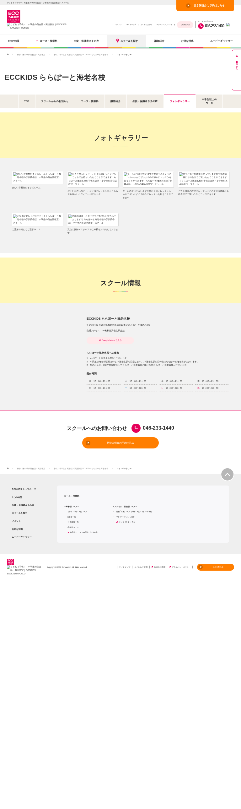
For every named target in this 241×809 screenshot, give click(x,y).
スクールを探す (129, 40)
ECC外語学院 (159, 567)
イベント (118, 24)
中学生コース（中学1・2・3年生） (84, 532)
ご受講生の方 (185, 24)
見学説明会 (217, 567)
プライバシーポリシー (181, 567)
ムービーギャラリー (221, 40)
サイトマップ (131, 24)
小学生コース (73, 527)
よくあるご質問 (146, 24)
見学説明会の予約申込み (120, 442)
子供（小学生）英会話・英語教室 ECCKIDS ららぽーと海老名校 (81, 54)
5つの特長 (13, 40)
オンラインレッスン (127, 522)
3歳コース (71, 517)
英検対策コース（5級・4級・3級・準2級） (134, 511)
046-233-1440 (214, 26)
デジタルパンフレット (164, 24)
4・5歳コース (73, 522)
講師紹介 (159, 40)
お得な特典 (187, 40)
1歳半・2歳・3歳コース (77, 511)
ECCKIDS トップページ (24, 489)
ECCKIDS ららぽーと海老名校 (55, 77)
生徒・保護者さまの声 (86, 40)
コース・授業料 (48, 40)
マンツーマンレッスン (125, 517)
